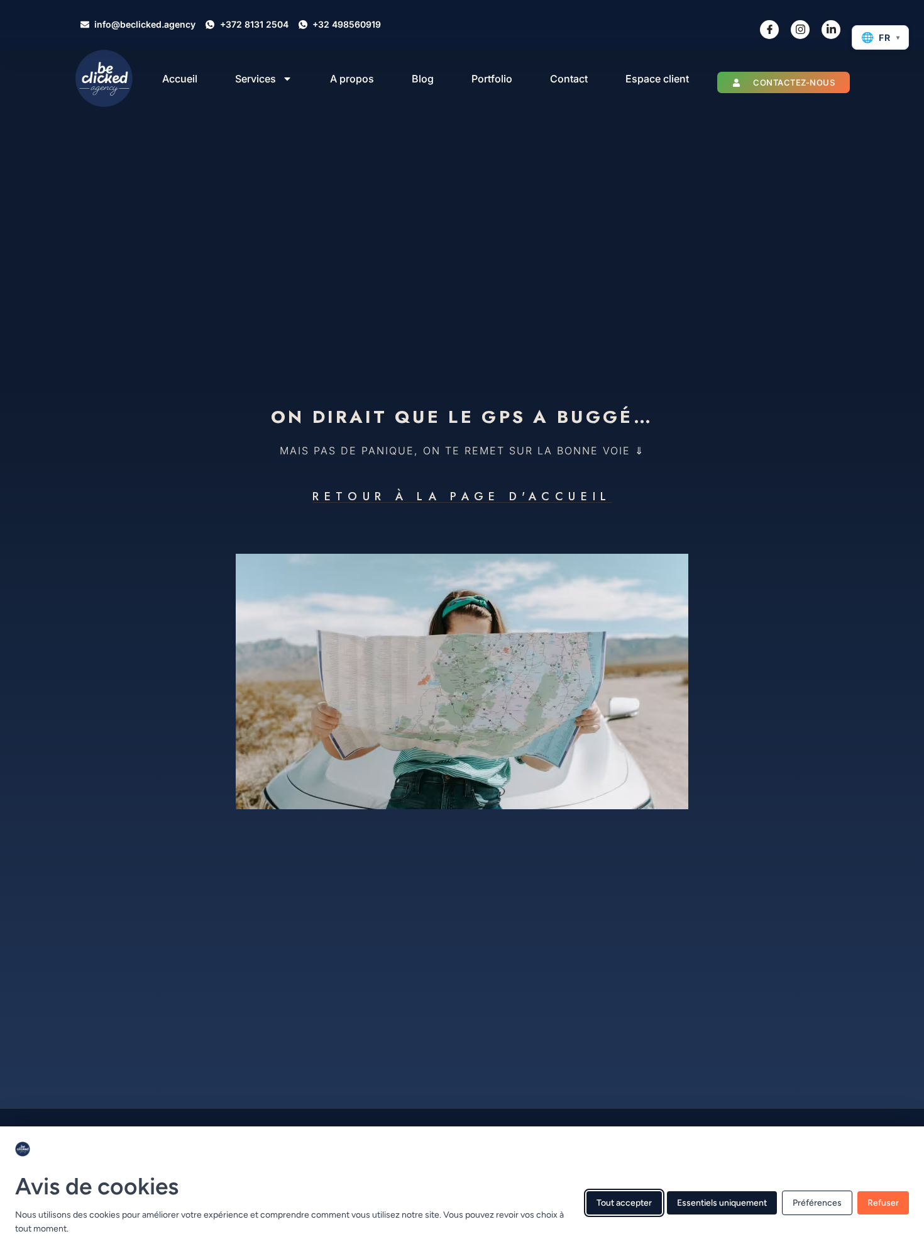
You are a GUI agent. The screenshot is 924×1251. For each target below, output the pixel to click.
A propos (352, 78)
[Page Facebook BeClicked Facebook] (769, 29)
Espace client (657, 78)
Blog (423, 78)
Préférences (817, 1202)
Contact (569, 78)
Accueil (179, 78)
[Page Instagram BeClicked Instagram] (800, 29)
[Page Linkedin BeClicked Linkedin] (831, 29)
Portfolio (491, 78)
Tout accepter (624, 1202)
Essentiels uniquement (722, 1202)
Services (255, 78)
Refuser (883, 1202)
